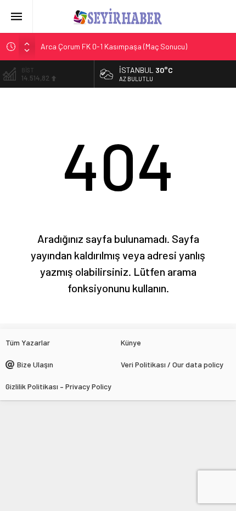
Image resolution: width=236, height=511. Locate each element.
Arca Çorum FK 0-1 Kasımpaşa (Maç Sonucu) (114, 46)
